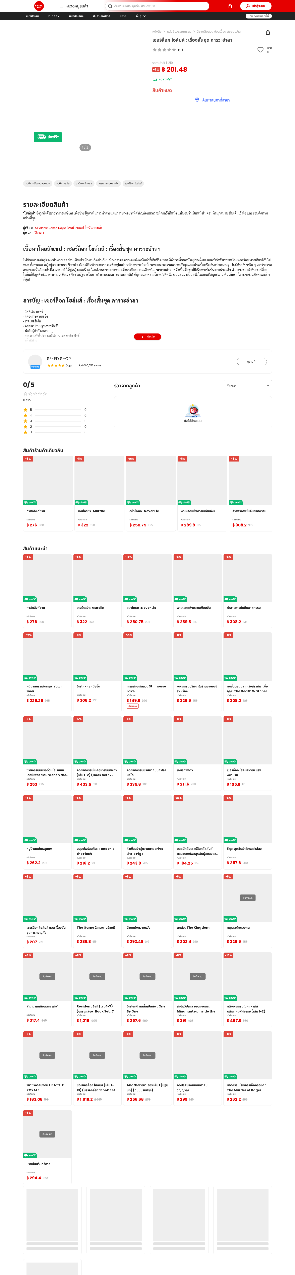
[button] (259, 16)
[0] (230, 6)
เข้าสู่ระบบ (258, 6)
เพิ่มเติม (150, 336)
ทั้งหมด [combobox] (231, 386)
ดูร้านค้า (251, 362)
